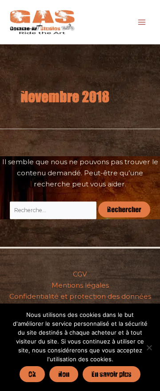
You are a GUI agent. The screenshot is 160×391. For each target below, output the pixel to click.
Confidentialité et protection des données (80, 296)
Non (63, 374)
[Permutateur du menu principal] (142, 22)
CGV (80, 274)
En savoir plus (112, 374)
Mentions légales (80, 285)
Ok (32, 374)
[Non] (148, 347)
